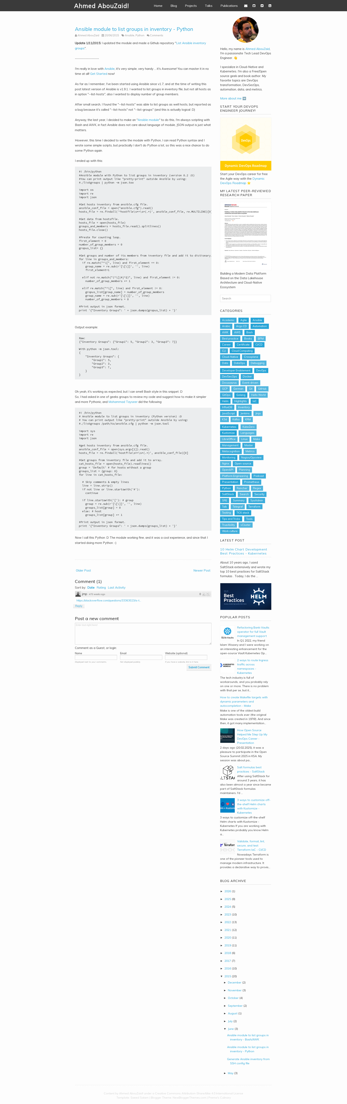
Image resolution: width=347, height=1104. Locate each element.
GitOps (226, 394)
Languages (247, 432)
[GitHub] (254, 5)
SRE (224, 500)
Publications (229, 6)
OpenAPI (227, 469)
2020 (228, 937)
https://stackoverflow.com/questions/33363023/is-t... (109, 600)
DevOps (261, 370)
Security (259, 494)
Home (158, 6)
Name (78, 653)
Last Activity (117, 587)
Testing (226, 512)
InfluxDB (227, 407)
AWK (225, 332)
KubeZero (249, 426)
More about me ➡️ (233, 98)
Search (244, 494)
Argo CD (241, 326)
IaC (255, 401)
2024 (228, 906)
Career (226, 344)
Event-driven (250, 382)
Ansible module (148, 120)
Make (256, 439)
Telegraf (238, 506)
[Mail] (246, 5)
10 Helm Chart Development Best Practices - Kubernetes (243, 551)
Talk (224, 506)
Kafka (236, 419)
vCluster (246, 524)
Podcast (259, 475)
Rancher (242, 488)
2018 (228, 953)
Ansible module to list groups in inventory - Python (134, 29)
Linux (244, 439)
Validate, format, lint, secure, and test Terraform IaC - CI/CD (251, 845)
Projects (191, 6)
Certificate (243, 344)
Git (250, 388)
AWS (237, 332)
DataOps (239, 363)
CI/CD (258, 344)
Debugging (257, 363)
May (230, 1073)
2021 (228, 930)
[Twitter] (262, 5)
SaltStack (228, 494)
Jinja (258, 413)
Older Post (83, 570)
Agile (243, 320)
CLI (224, 350)
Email (123, 653)
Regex (257, 488)
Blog (173, 6)
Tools (249, 518)
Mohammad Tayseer (123, 402)
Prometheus (251, 482)
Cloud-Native (230, 356)
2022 (228, 922)
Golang (240, 394)
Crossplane (251, 356)
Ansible (129, 35)
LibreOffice (229, 439)
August (232, 1013)
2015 (228, 976)
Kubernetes (229, 426)
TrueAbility (228, 524)
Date (91, 587)
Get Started (98, 74)
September (235, 1006)
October (233, 998)
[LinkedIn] (270, 5)
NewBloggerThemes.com (189, 1097)
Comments (156, 35)
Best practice (230, 338)
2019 (228, 945)
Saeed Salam (140, 1097)
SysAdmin (256, 500)
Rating (101, 587)
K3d (224, 419)
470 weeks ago (97, 594)
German (238, 388)
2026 (228, 891)
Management (230, 445)
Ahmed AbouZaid (257, 49)
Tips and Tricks (231, 518)
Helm (225, 401)
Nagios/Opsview (251, 457)
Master (248, 445)
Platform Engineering (235, 475)
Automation (260, 326)
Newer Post (201, 570)
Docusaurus (229, 382)
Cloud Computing (242, 350)
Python (140, 35)
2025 (228, 899)
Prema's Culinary (219, 1097)
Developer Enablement (236, 370)
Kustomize (228, 432)
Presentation (230, 482)
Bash (249, 332)
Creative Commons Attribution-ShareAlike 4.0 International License (199, 1093)
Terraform (254, 506)
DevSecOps (229, 376)
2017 (228, 961)
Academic (228, 320)
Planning (244, 469)
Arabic (226, 326)
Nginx (225, 463)
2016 (228, 968)
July (230, 1021)
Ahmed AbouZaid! (101, 6)
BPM (261, 338)
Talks (208, 6)
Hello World (258, 394)
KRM (248, 419)
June (231, 1029)
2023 (228, 914)
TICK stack (243, 512)
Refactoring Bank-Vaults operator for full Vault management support (253, 632)
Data (225, 363)
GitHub (262, 388)
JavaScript (228, 413)
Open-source (243, 463)
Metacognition (231, 451)
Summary (239, 500)
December (234, 982)
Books (248, 338)
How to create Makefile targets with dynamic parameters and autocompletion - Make (244, 701)
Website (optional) (176, 653)
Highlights (240, 401)
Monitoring (228, 457)
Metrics (250, 451)
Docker (247, 376)
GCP (225, 388)
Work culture (230, 531)
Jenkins (245, 413)
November (235, 990)
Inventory (244, 407)
